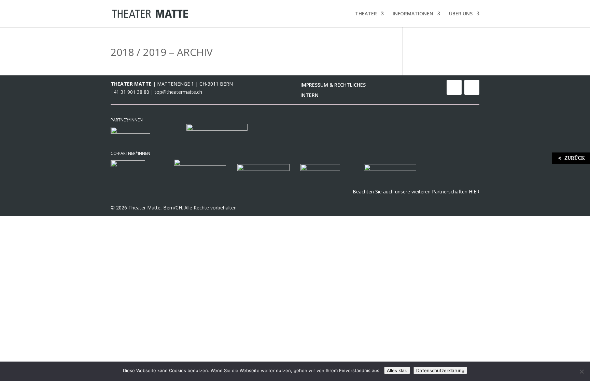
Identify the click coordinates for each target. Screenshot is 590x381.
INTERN (309, 95)
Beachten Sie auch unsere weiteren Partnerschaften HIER (416, 191)
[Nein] (581, 371)
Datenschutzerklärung (440, 370)
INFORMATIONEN (413, 14)
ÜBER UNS (461, 14)
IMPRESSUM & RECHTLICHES (333, 85)
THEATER (366, 14)
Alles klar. (397, 370)
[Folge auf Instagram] (471, 87)
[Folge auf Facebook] (454, 87)
